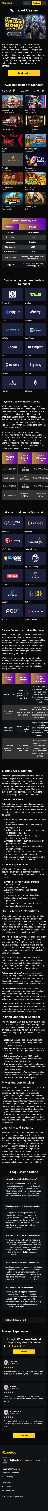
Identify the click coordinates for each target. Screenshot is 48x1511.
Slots (39, 91)
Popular (5, 91)
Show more (24, 1436)
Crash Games (27, 91)
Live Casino (16, 91)
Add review (24, 1352)
